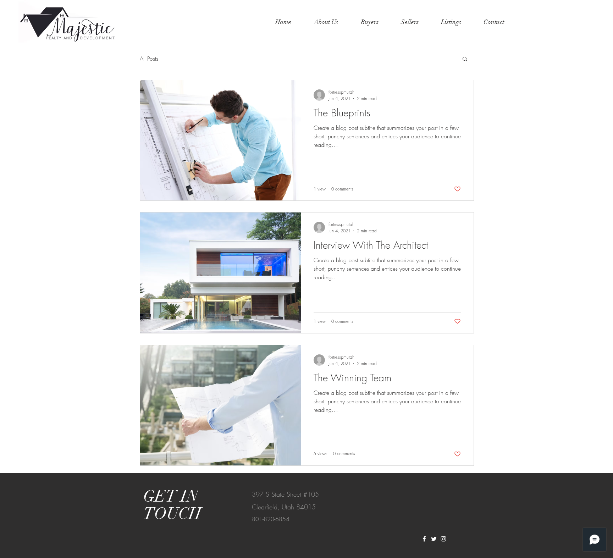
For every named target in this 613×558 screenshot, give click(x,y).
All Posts (149, 58)
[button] (465, 59)
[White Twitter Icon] (433, 538)
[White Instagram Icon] (443, 538)
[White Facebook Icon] (424, 538)
